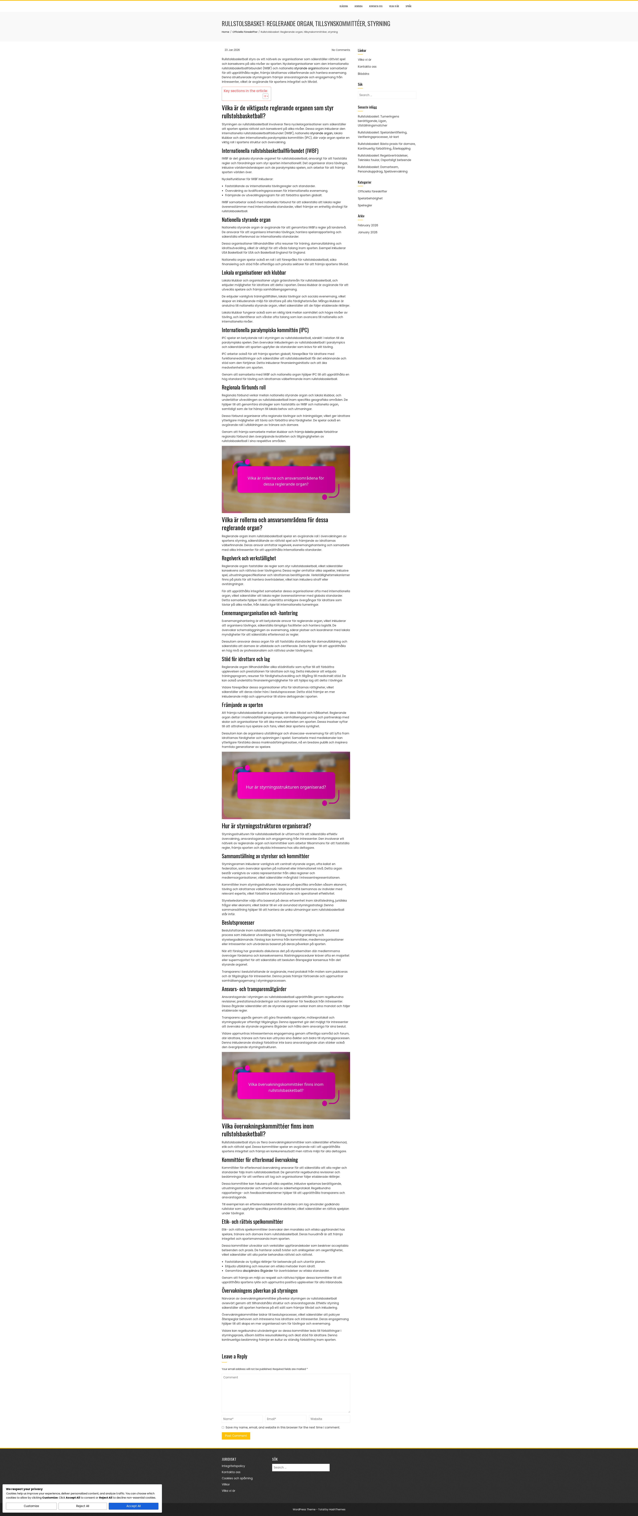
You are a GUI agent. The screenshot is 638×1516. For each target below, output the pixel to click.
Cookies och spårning (237, 1478)
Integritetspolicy (233, 1466)
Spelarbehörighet (370, 198)
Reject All (82, 1506)
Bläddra (344, 6)
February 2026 (368, 225)
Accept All (133, 1506)
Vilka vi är (394, 6)
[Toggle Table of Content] (264, 96)
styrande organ (305, 68)
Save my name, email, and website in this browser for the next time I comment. (283, 1427)
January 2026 (367, 232)
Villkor (226, 1484)
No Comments (340, 50)
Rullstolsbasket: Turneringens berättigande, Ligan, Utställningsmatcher (378, 120)
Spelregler (365, 205)
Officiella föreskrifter (372, 191)
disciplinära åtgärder (258, 1271)
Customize (31, 1506)
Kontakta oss (375, 6)
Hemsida (359, 6)
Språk (408, 6)
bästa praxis (314, 432)
